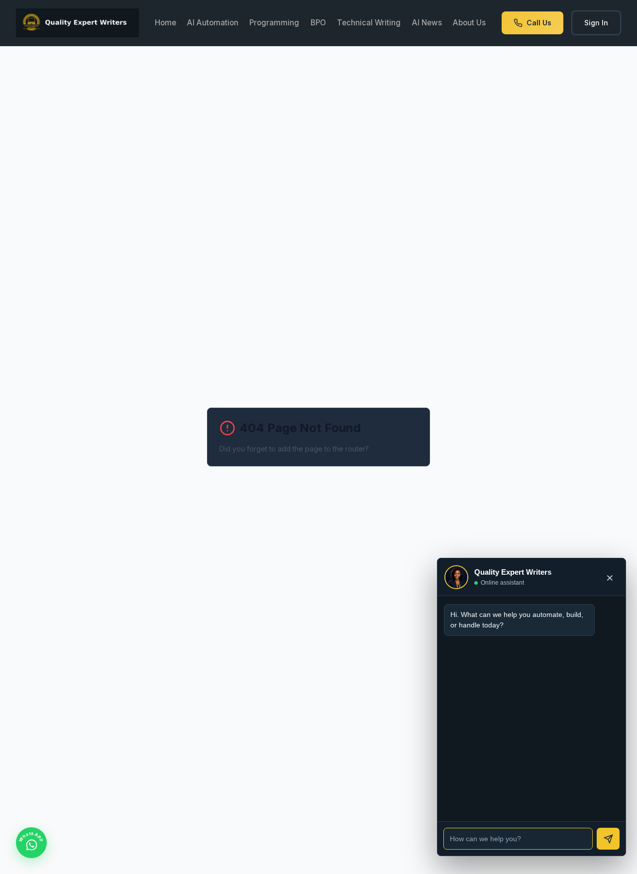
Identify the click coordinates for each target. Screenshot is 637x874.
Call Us (539, 22)
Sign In (596, 22)
